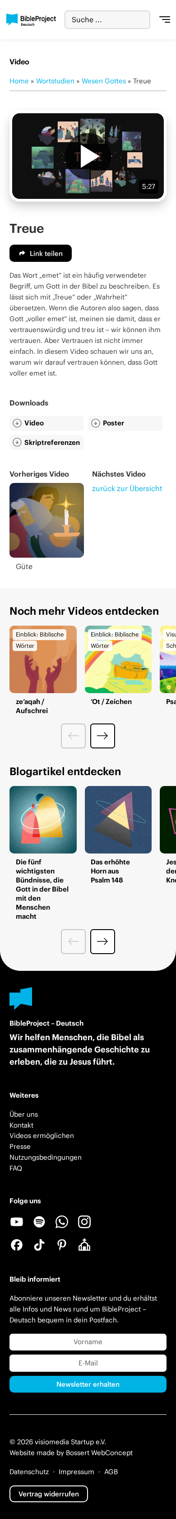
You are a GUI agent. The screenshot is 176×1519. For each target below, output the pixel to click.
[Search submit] (143, 20)
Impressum (76, 1471)
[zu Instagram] (84, 1222)
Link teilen (46, 253)
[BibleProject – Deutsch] (31, 20)
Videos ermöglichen (41, 1135)
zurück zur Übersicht (127, 488)
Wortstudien (55, 81)
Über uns (23, 1114)
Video (34, 423)
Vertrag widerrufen (49, 1494)
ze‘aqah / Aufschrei (32, 706)
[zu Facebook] (16, 1245)
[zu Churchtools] (84, 1245)
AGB (111, 1471)
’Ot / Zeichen (111, 701)
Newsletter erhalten (88, 1384)
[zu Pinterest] (62, 1245)
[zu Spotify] (39, 1222)
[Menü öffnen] (164, 19)
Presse (20, 1146)
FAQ (15, 1168)
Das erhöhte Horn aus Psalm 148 (110, 871)
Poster (113, 423)
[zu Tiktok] (39, 1245)
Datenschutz (29, 1471)
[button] (88, 156)
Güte (24, 566)
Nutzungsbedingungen (45, 1157)
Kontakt (21, 1125)
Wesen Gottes (104, 81)
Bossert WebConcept (99, 1452)
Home (19, 81)
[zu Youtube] (16, 1222)
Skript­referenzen (52, 442)
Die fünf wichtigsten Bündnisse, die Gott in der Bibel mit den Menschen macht (42, 889)
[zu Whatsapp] (62, 1222)
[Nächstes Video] (102, 735)
